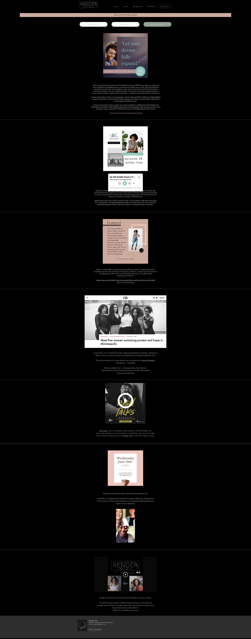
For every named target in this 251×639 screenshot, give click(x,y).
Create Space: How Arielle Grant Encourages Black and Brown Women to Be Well (125, 280)
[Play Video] (125, 527)
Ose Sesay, (103, 431)
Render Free (128, 436)
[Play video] (125, 574)
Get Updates (98, 629)
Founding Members (148, 360)
